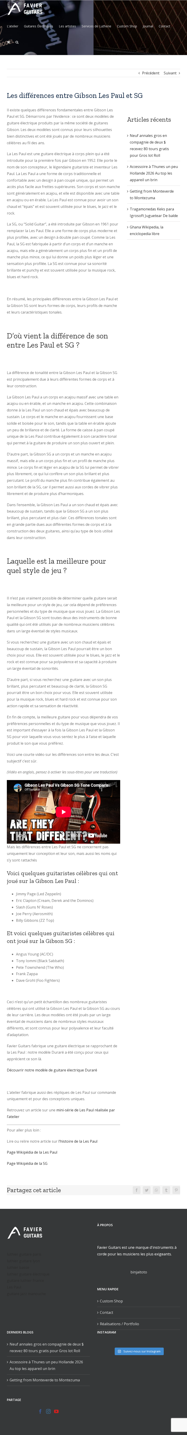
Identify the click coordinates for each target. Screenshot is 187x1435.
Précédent (150, 73)
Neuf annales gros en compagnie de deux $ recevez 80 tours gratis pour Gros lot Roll (47, 1347)
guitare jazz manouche (26, 1293)
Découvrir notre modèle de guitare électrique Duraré (52, 1070)
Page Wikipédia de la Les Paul (32, 1152)
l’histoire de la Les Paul (77, 1141)
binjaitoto (138, 1272)
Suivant (170, 73)
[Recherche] (17, 42)
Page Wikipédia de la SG (27, 1163)
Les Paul (14, 1287)
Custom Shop (111, 1301)
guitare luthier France (25, 1280)
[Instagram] (48, 1411)
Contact (106, 1312)
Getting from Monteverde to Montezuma (45, 1380)
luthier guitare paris (24, 1254)
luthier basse (18, 1267)
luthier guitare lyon (23, 1260)
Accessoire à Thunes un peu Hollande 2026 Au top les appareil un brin (154, 173)
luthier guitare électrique (28, 1274)
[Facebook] (40, 1411)
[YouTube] (56, 1411)
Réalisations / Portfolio (119, 1323)
